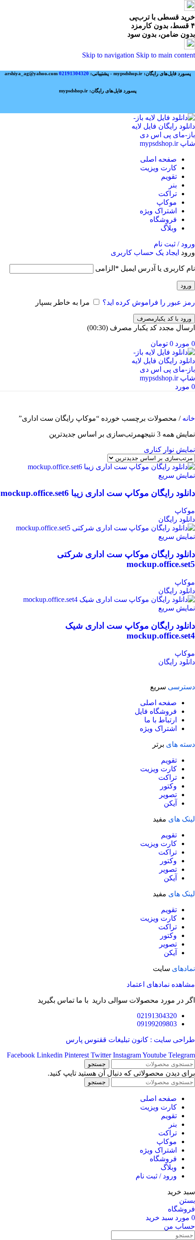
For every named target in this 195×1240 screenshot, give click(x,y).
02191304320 (74, 73)
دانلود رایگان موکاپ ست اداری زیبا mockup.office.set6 (97, 493)
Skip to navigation (109, 55)
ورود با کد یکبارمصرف (164, 318)
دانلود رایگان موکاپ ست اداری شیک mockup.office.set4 (130, 630)
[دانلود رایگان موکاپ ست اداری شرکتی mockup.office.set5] (105, 528)
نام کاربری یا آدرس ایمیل (145, 268)
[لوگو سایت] (162, 143)
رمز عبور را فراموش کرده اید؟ (148, 302)
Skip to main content (165, 55)
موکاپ (185, 510)
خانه (187, 418)
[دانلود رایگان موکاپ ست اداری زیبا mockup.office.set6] (111, 467)
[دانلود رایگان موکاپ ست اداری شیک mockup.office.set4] (109, 599)
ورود (185, 285)
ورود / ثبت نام (156, 1176)
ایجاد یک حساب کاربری (145, 252)
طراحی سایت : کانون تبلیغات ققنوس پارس (130, 1039)
